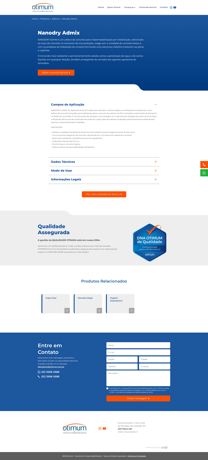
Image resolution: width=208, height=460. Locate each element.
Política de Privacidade (136, 456)
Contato (164, 7)
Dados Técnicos (63, 162)
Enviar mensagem (137, 398)
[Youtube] (174, 7)
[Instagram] (171, 7)
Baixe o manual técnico (55, 72)
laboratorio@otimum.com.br (51, 367)
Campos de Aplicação (67, 104)
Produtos (129, 7)
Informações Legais (66, 179)
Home (101, 7)
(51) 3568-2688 (50, 371)
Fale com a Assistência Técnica (103, 194)
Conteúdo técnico (148, 7)
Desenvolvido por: (153, 447)
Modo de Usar (61, 170)
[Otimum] (42, 7)
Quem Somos (113, 7)
